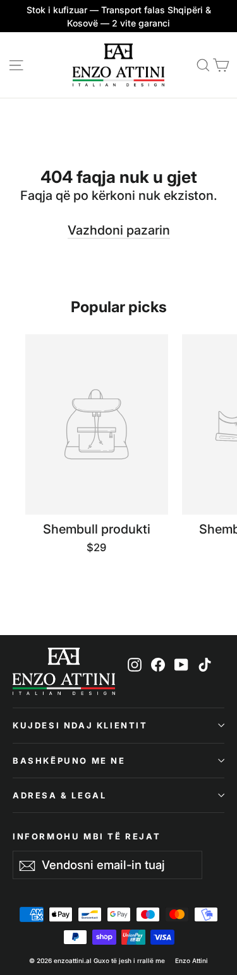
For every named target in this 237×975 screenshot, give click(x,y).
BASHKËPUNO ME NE (69, 761)
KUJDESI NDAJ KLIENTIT (80, 725)
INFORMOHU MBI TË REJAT (87, 836)
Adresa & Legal (59, 795)
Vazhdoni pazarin (119, 230)
